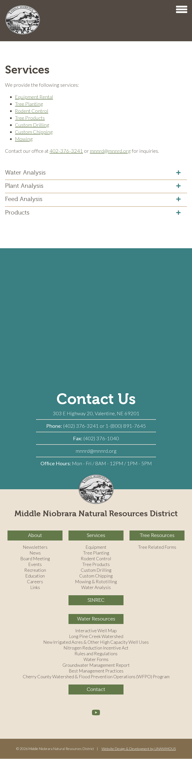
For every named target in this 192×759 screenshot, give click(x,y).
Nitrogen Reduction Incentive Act (96, 648)
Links (35, 587)
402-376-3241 (66, 151)
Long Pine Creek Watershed (96, 636)
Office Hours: (56, 463)
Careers (35, 581)
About (35, 535)
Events (35, 564)
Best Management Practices (96, 671)
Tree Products (30, 118)
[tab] (96, 172)
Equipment (96, 547)
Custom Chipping (34, 132)
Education (35, 576)
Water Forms (96, 659)
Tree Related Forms (157, 547)
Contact (96, 689)
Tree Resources (157, 535)
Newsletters (35, 547)
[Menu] (181, 9)
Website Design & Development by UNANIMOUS (139, 748)
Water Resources (96, 619)
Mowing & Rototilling (96, 581)
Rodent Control (31, 111)
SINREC (96, 600)
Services (96, 535)
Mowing (24, 139)
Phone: (54, 426)
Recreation (35, 570)
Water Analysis (25, 172)
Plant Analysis (24, 185)
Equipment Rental (34, 97)
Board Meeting (35, 558)
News (35, 553)
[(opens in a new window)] (96, 712)
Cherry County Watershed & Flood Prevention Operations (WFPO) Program (96, 676)
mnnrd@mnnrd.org (110, 151)
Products (17, 212)
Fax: (78, 438)
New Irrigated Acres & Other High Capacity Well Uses (96, 642)
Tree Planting (29, 104)
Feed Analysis (23, 199)
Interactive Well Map (96, 630)
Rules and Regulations (96, 653)
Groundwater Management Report (96, 665)
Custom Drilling (32, 125)
